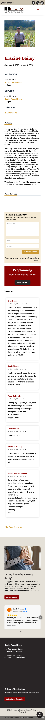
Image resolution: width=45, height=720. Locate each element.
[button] (4, 617)
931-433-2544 (8, 3)
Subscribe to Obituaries (14, 699)
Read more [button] (11, 625)
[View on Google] (9, 610)
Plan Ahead (22, 282)
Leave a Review (11, 597)
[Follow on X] (38, 3)
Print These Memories (13, 527)
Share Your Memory (30, 252)
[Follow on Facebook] (33, 3)
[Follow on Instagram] (42, 3)
